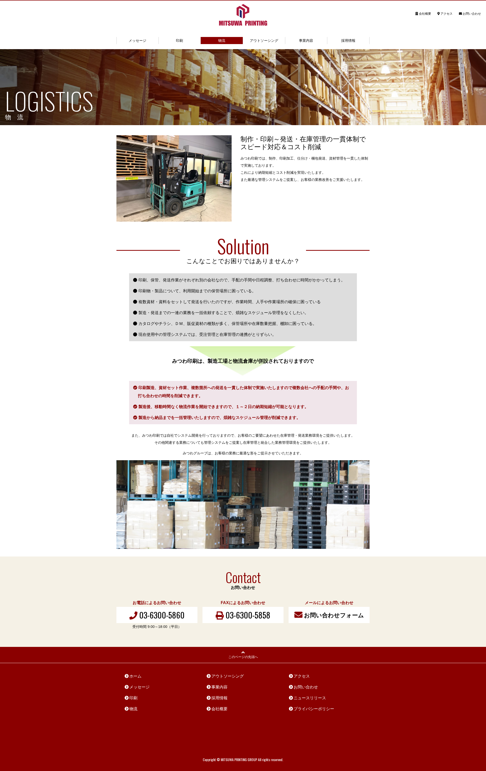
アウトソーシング (264, 40)
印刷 (179, 40)
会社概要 (424, 13)
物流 (221, 40)
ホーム (135, 676)
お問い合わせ (471, 13)
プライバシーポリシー (314, 709)
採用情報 (348, 40)
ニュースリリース (310, 698)
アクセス (446, 13)
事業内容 (306, 40)
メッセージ (137, 40)
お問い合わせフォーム (333, 615)
